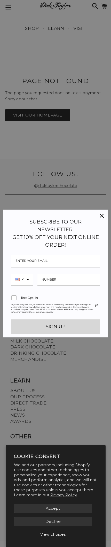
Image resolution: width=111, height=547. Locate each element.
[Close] (102, 216)
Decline (53, 521)
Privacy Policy (63, 494)
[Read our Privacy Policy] (96, 306)
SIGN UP (56, 326)
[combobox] (22, 280)
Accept (53, 508)
